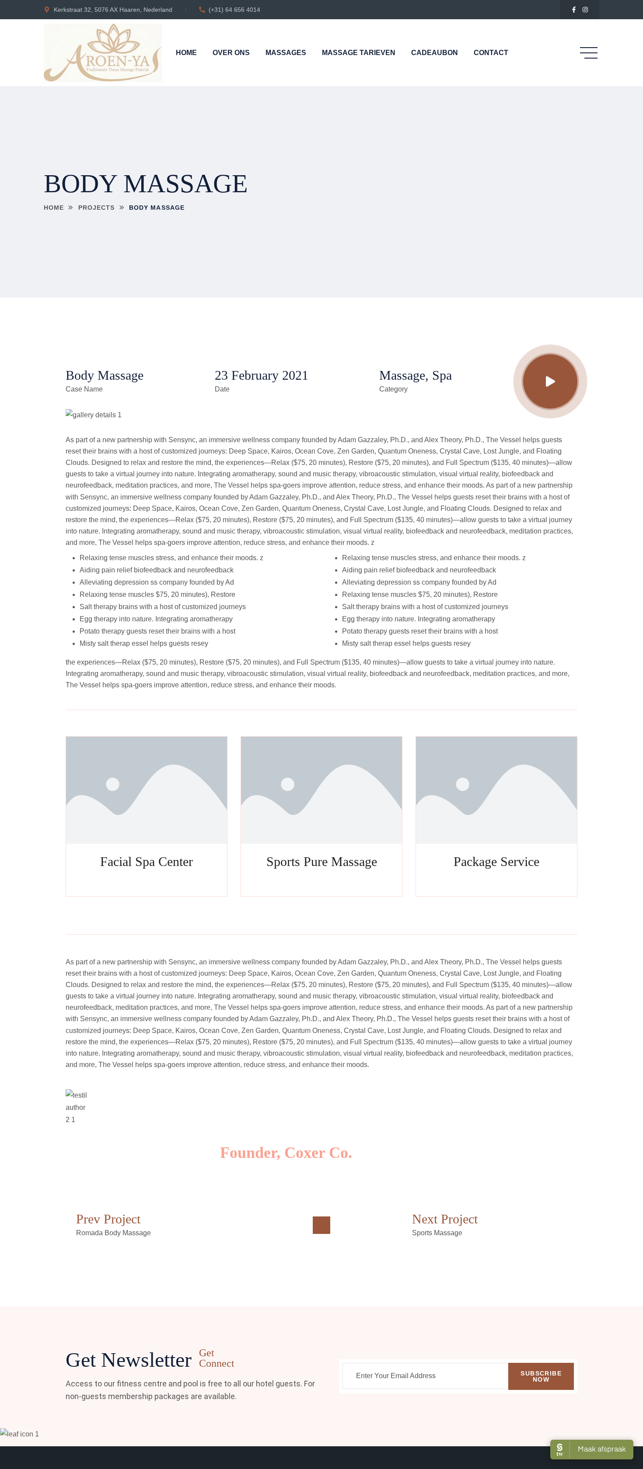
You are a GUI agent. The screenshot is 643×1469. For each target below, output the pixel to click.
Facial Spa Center (146, 861)
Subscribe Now (541, 1376)
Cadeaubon (434, 52)
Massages (286, 52)
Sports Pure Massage (321, 861)
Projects (96, 207)
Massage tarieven (358, 52)
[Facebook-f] (574, 10)
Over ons (231, 52)
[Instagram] (585, 10)
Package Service (496, 861)
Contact (491, 52)
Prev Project (108, 1219)
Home (186, 52)
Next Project (445, 1219)
